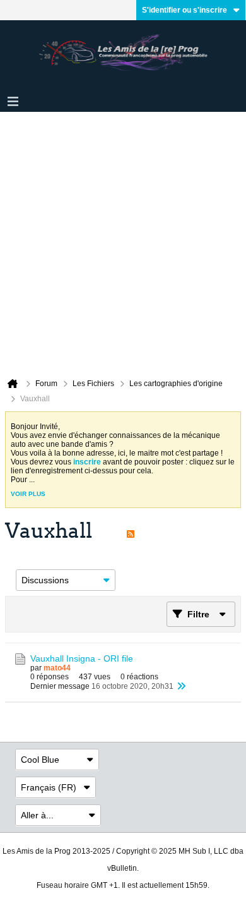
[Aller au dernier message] (181, 686)
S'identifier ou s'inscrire (184, 10)
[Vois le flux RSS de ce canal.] (130, 530)
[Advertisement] (123, 241)
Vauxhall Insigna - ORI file (81, 658)
